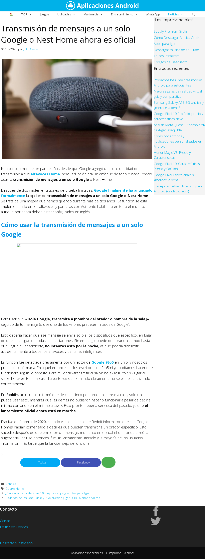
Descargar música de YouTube (176, 49)
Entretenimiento (122, 14)
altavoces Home (45, 174)
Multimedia (90, 14)
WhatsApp (153, 14)
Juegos (44, 14)
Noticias (173, 14)
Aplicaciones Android (108, 5)
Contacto (6, 520)
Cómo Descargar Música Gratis (177, 37)
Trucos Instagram (166, 55)
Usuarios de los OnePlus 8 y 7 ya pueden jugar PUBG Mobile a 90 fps (52, 498)
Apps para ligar (165, 43)
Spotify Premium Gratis (171, 31)
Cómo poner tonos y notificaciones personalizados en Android (178, 141)
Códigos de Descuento (171, 62)
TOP (24, 14)
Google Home (14, 489)
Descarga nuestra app (16, 543)
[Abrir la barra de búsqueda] (193, 14)
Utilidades (64, 14)
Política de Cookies (14, 527)
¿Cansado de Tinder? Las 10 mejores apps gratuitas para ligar (47, 493)
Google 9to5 (102, 362)
